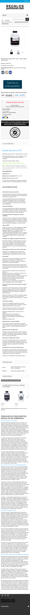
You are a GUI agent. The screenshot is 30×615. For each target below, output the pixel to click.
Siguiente (22, 52)
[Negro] (7, 117)
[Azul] (3, 117)
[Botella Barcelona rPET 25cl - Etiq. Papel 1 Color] (7, 396)
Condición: (3, 65)
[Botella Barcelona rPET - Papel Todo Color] (11, 52)
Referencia (3, 63)
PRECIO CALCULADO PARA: (9, 112)
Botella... (3, 403)
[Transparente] (8, 117)
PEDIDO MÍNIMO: (6, 109)
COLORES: (5, 116)
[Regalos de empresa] (15, 7)
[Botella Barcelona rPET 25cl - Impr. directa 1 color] (21, 396)
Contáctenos (26, 1)
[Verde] (4, 117)
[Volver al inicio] (2, 20)
